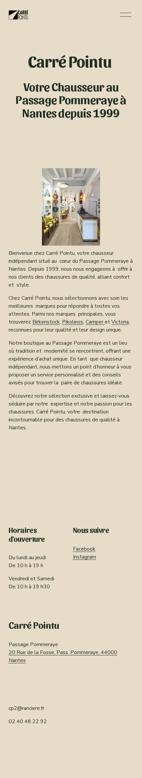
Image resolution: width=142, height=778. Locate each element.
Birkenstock (46, 322)
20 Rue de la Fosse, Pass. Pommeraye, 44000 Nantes (63, 656)
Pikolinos (72, 322)
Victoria (120, 322)
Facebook (84, 549)
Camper (95, 322)
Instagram (84, 557)
